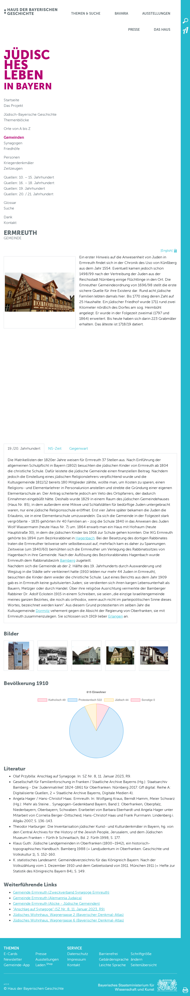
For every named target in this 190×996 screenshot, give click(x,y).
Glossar (10, 203)
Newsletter (13, 959)
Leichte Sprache (112, 965)
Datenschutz (77, 954)
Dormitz (43, 611)
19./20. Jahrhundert (24, 448)
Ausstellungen (156, 13)
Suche (9, 208)
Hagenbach (85, 538)
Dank (8, 217)
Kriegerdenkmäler (19, 163)
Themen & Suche (85, 13)
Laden (44, 965)
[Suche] (185, 21)
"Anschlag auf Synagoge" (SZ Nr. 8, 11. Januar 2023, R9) (59, 909)
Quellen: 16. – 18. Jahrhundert (29, 183)
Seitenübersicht (144, 965)
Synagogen (13, 143)
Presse (134, 29)
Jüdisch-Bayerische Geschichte (30, 114)
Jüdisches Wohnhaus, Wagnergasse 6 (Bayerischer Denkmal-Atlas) (68, 920)
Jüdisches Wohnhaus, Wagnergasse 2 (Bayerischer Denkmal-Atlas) (68, 915)
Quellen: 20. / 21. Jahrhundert (28, 194)
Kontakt (10, 223)
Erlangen (115, 616)
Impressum (76, 959)
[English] (167, 250)
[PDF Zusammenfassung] (175, 250)
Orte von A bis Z (17, 129)
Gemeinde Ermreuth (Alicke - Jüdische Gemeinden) (56, 903)
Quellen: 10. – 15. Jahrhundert (29, 177)
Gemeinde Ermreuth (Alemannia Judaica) (47, 898)
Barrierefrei (108, 954)
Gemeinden (14, 137)
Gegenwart (78, 448)
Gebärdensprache (114, 959)
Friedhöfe (12, 149)
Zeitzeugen (13, 168)
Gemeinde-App (17, 965)
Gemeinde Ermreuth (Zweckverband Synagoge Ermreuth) (61, 892)
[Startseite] (30, 12)
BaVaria (121, 13)
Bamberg (67, 560)
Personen (12, 157)
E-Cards (10, 954)
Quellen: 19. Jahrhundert (24, 188)
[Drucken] (185, 990)
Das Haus (162, 29)
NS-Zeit (54, 448)
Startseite (11, 100)
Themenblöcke (16, 120)
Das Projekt (13, 106)
